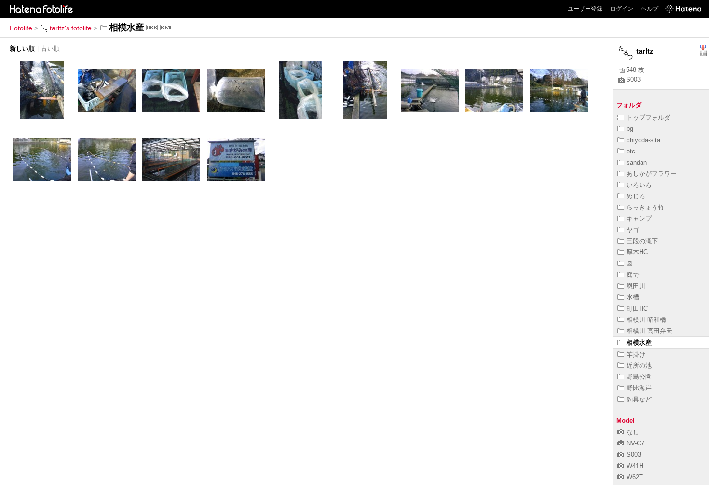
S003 (633, 79)
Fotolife (21, 28)
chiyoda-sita (643, 140)
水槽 (633, 297)
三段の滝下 (642, 241)
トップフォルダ (648, 117)
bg (630, 128)
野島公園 (639, 376)
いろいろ (639, 185)
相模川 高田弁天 (649, 330)
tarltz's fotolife (71, 28)
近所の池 (639, 365)
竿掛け (636, 354)
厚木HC (637, 252)
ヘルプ (649, 8)
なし (633, 432)
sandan (637, 162)
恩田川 (636, 286)
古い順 (50, 48)
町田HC (637, 308)
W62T (635, 477)
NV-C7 (635, 443)
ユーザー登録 (585, 8)
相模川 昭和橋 (646, 319)
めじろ (636, 196)
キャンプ (639, 218)
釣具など (639, 399)
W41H (635, 466)
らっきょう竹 (645, 207)
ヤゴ (633, 230)
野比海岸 (639, 387)
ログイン (621, 8)
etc (631, 151)
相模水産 (639, 342)
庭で (633, 274)
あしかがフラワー (652, 173)
